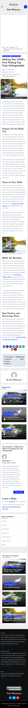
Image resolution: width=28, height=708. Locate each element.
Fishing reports (6, 537)
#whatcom (12, 76)
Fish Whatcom (13, 10)
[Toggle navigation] (2, 7)
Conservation (6, 529)
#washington (5, 76)
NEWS (2, 678)
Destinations (6, 56)
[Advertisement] (14, 30)
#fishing (6, 74)
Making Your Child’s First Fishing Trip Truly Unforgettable (12, 620)
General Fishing (16, 56)
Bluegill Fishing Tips (10, 432)
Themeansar (16, 705)
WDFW (3, 545)
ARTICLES (3, 646)
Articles (6, 395)
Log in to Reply (19, 492)
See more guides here (11, 339)
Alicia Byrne (6, 460)
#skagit (14, 74)
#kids (10, 74)
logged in (12, 501)
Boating (4, 525)
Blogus (9, 705)
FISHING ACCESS (5, 666)
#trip (18, 74)
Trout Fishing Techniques (11, 417)
